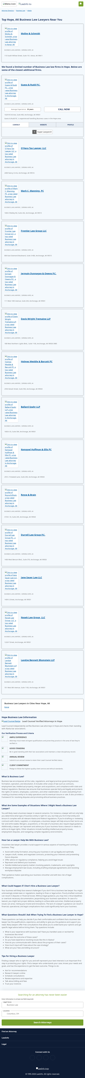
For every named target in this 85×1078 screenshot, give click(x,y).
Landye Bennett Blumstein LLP (38, 660)
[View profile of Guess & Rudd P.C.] (11, 89)
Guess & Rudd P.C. (30, 84)
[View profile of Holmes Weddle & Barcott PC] (11, 367)
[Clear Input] (80, 1005)
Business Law (20, 11)
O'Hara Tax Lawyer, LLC (33, 148)
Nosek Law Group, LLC (33, 617)
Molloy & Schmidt (30, 33)
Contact (16, 125)
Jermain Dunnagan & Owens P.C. (38, 273)
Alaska (29, 11)
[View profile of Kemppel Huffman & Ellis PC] (11, 455)
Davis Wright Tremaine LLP (36, 318)
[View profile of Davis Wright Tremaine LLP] (11, 323)
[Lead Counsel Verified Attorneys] (11, 721)
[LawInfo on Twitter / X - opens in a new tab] (39, 1057)
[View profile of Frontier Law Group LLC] (11, 235)
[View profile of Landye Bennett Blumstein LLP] (11, 665)
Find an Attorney (9, 1031)
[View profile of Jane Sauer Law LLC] (11, 580)
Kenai (6, 707)
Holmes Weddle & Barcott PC (36, 361)
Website (43, 125)
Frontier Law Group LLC (34, 230)
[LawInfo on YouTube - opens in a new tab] (45, 1057)
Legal (4, 1044)
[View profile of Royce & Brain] (11, 497)
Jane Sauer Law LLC (31, 577)
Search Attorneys (42, 1022)
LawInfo (5, 1038)
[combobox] (42, 1005)
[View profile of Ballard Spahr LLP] (11, 411)
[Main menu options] (9, 3)
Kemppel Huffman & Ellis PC (36, 449)
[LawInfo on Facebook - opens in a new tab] (32, 1057)
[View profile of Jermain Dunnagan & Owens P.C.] (11, 279)
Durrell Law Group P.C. (33, 534)
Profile (70, 125)
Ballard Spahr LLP (30, 406)
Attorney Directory (8, 11)
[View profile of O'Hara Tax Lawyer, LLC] (11, 152)
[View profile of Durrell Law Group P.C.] (11, 539)
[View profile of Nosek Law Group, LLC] (11, 621)
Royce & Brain (28, 494)
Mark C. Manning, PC (32, 190)
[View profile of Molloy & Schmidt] (11, 36)
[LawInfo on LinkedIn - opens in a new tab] (52, 1057)
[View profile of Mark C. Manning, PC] (11, 193)
